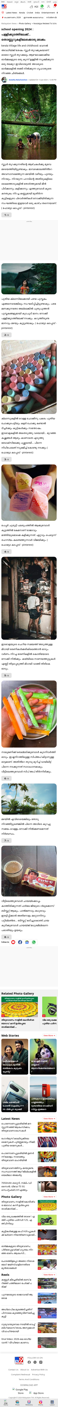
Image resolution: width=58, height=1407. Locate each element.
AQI (36, 6)
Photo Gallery (25, 23)
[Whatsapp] (41, 6)
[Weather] (32, 6)
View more (48, 1035)
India (37, 12)
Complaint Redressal (20, 1374)
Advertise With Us (39, 1369)
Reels (5, 1275)
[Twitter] (35, 1362)
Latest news (11, 12)
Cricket (30, 12)
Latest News (10, 1118)
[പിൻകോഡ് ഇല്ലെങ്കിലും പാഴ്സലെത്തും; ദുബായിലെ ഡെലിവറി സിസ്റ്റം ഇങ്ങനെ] (43, 1078)
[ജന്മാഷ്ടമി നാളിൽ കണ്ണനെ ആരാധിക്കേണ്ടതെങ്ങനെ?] (43, 1040)
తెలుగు (23, 2)
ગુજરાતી (36, 2)
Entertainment (48, 12)
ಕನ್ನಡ (16, 2)
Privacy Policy (38, 1374)
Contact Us (13, 1369)
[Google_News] (27, 942)
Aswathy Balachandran (18, 80)
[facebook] (20, 942)
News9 (9, 2)
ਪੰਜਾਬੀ (49, 2)
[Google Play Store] (21, 1391)
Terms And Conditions (29, 1379)
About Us (24, 1369)
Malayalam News (9, 23)
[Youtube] (13, 942)
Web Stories (10, 1035)
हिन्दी (3, 2)
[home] (2, 12)
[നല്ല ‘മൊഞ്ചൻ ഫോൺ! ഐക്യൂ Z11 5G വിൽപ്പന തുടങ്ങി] (14, 1078)
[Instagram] (40, 1362)
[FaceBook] (29, 1362)
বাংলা (42, 2)
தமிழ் (55, 2)
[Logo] (4, 6)
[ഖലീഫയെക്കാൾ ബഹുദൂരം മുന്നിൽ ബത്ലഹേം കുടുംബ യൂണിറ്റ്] (14, 1040)
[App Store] (37, 1393)
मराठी (29, 2)
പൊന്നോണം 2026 (12, 17)
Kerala (22, 12)
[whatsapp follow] (33, 942)
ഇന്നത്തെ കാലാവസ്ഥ (33, 17)
